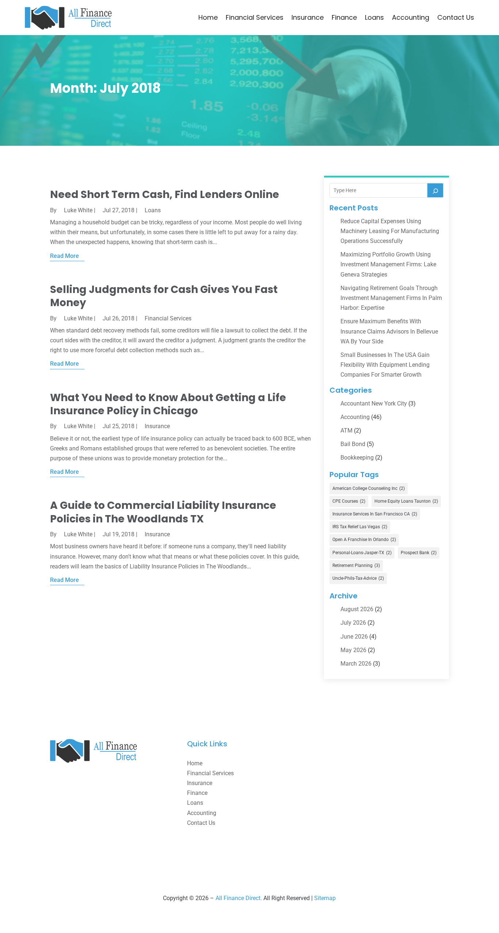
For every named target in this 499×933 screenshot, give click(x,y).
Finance (344, 17)
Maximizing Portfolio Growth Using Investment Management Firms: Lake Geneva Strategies (388, 264)
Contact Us (455, 17)
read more (64, 255)
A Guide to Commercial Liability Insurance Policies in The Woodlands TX (163, 512)
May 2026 (353, 650)
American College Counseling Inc (368, 488)
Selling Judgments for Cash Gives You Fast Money (164, 296)
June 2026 (354, 636)
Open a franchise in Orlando (364, 539)
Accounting (410, 17)
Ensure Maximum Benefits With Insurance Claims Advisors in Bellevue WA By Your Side (389, 331)
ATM (346, 430)
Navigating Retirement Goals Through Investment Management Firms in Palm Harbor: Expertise (391, 298)
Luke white (78, 210)
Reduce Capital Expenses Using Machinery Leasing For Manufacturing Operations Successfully (389, 231)
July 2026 (353, 622)
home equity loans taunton (406, 501)
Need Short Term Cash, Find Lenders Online (164, 194)
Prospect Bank (419, 552)
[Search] (435, 190)
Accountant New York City (373, 403)
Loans (374, 17)
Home (208, 17)
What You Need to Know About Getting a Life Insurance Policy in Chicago (168, 404)
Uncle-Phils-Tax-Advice (358, 578)
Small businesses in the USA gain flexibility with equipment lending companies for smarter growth (385, 364)
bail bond (352, 444)
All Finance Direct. (239, 898)
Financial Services (254, 17)
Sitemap (325, 898)
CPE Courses (348, 501)
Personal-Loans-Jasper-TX (362, 552)
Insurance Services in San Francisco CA (374, 514)
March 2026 (356, 663)
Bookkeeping (357, 457)
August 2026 (356, 609)
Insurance (308, 17)
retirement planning (356, 565)
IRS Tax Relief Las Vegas (359, 526)
